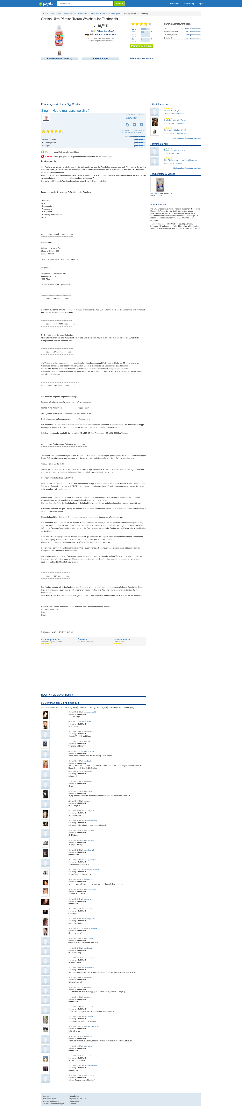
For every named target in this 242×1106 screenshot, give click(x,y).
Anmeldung (189, 3)
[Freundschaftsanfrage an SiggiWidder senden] (127, 125)
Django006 (90, 840)
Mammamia (180, 123)
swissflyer (90, 967)
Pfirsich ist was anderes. (175, 150)
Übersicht (82, 639)
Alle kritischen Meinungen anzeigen (187, 168)
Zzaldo (89, 761)
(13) (141, 58)
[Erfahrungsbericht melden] (141, 125)
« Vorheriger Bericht (50, 639)
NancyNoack (91, 889)
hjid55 (89, 721)
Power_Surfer (91, 958)
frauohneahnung (92, 1056)
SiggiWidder (131, 117)
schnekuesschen (93, 869)
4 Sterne (133, 32)
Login (200, 3)
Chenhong (90, 938)
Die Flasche (155, 193)
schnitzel (90, 909)
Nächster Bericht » (123, 639)
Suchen (119, 3)
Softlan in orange (171, 110)
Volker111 (90, 1016)
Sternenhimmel (92, 1065)
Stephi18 (90, 879)
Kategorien (175, 3)
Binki (88, 741)
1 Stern (133, 39)
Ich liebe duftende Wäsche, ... (177, 120)
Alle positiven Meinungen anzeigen (187, 138)
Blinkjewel (90, 811)
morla (89, 899)
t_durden (90, 1046)
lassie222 (180, 113)
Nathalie (89, 791)
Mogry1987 (91, 918)
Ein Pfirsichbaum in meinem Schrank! (180, 160)
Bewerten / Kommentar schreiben (131, 132)
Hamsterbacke (182, 133)
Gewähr (197, 228)
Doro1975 (90, 830)
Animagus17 (91, 751)
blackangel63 (91, 712)
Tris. (178, 153)
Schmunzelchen (92, 928)
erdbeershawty (92, 820)
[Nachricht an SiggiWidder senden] (134, 125)
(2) (59, 58)
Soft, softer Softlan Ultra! (175, 130)
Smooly (89, 948)
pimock (179, 163)
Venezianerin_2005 (93, 1026)
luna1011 (90, 1007)
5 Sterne (133, 29)
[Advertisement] (121, 81)
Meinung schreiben (141, 45)
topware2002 (91, 860)
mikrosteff (90, 850)
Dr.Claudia (90, 1075)
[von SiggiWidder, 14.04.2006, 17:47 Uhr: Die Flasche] (160, 184)
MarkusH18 (91, 1036)
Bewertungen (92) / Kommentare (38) (133, 130)
